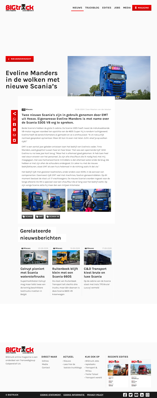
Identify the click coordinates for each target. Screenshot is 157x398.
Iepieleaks (90, 364)
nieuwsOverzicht (20, 59)
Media (127, 7)
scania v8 (54, 216)
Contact (46, 367)
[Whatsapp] (14, 119)
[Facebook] (14, 124)
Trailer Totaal (91, 374)
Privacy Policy (95, 394)
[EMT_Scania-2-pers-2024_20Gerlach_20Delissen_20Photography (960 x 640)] (89, 200)
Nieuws (77, 7)
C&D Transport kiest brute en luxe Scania (95, 272)
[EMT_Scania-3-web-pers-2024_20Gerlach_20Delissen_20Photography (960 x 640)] (43, 200)
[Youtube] (136, 395)
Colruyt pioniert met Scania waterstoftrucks (32, 272)
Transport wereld (93, 377)
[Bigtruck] (20, 7)
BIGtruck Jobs (92, 361)
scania (28, 216)
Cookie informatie (74, 394)
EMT (40, 216)
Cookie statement (50, 394)
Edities (106, 7)
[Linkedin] (14, 129)
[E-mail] (14, 135)
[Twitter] (14, 140)
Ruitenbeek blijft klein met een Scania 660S (65, 272)
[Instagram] (147, 395)
